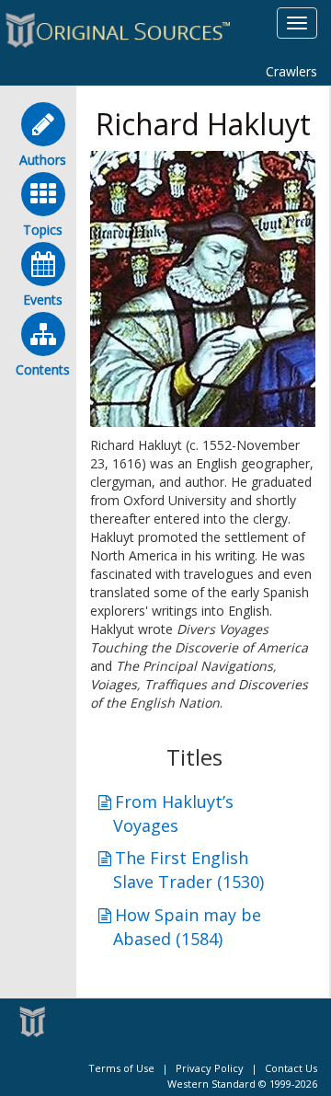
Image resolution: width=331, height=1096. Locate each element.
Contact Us (291, 1068)
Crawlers (291, 71)
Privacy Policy (210, 1068)
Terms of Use (121, 1068)
